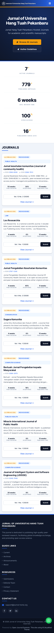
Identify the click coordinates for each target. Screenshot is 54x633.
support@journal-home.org (17, 605)
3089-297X (13, 373)
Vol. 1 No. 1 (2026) (21, 244)
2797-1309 (13, 271)
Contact (7, 587)
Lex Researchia (12, 220)
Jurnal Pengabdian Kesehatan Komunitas (25, 268)
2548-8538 (13, 172)
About (6, 564)
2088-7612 (29, 172)
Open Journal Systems (21, 627)
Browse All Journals (28, 42)
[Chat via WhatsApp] (49, 620)
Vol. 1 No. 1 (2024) (21, 343)
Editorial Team (9, 583)
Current (7, 552)
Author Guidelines (28, 49)
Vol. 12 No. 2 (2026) (21, 197)
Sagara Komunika (13, 319)
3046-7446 (13, 478)
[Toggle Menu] (49, 3)
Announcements (10, 560)
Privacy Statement (11, 591)
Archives (7, 556)
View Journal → (27, 202)
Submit (45, 197)
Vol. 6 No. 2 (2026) (21, 296)
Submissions (9, 579)
